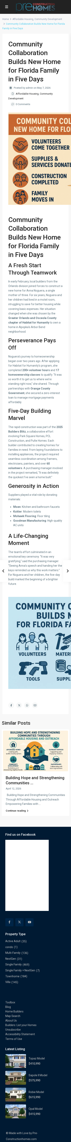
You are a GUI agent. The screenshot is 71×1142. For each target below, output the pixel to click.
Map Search (12, 1016)
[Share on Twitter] (19, 705)
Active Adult (13, 941)
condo (9, 947)
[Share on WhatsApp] (27, 705)
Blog (8, 1006)
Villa (7, 982)
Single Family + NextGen (20, 970)
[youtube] (29, 922)
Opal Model (36, 1108)
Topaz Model (37, 1058)
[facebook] (9, 922)
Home (5, 19)
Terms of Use (13, 1038)
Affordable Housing (22, 19)
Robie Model (36, 1092)
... (40, 803)
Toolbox (10, 1002)
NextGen (10, 958)
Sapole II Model (38, 1075)
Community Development (48, 19)
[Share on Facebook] (11, 705)
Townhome (12, 976)
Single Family (13, 964)
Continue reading (16, 810)
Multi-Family (13, 952)
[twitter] (19, 922)
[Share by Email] (35, 705)
